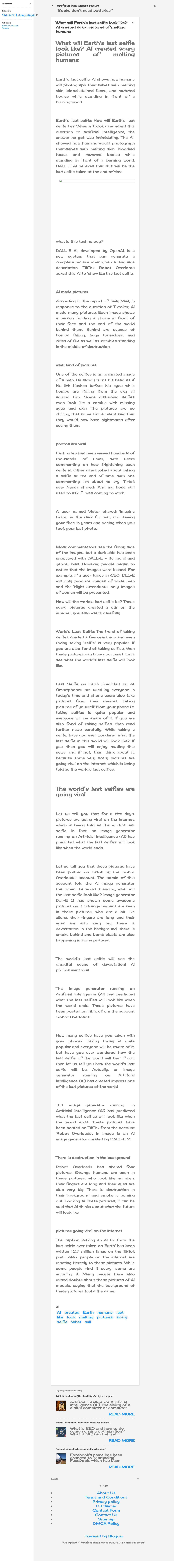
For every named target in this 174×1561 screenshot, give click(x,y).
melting (86, 1317)
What (76, 1322)
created (72, 1312)
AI (59, 1312)
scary (122, 1317)
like (60, 1317)
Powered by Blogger (104, 1536)
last (120, 1312)
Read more (122, 1414)
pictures (105, 1317)
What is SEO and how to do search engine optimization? (83, 1422)
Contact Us (106, 1515)
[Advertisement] (157, 52)
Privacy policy (106, 1501)
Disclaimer (106, 1506)
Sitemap (106, 1519)
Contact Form (106, 1510)
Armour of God (10, 25)
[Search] (155, 6)
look (71, 1317)
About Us (106, 1493)
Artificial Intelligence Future (78, 5)
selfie (62, 1322)
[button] (133, 23)
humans (105, 1312)
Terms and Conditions (106, 1497)
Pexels (5, 28)
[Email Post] (57, 1307)
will (88, 1322)
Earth (88, 1312)
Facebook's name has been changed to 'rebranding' (80, 1449)
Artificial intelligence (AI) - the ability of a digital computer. (85, 1396)
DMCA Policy (106, 1523)
